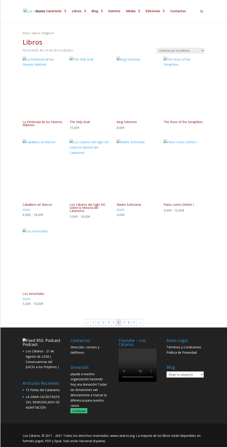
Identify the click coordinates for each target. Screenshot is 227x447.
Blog (95, 11)
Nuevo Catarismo (48, 11)
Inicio (26, 33)
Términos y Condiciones (183, 347)
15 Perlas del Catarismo (43, 390)
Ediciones (153, 11)
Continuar (79, 411)
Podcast (30, 344)
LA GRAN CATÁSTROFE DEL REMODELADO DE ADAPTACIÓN (43, 402)
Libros (76, 11)
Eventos (114, 11)
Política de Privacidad (181, 352)
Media (130, 11)
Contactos (178, 11)
